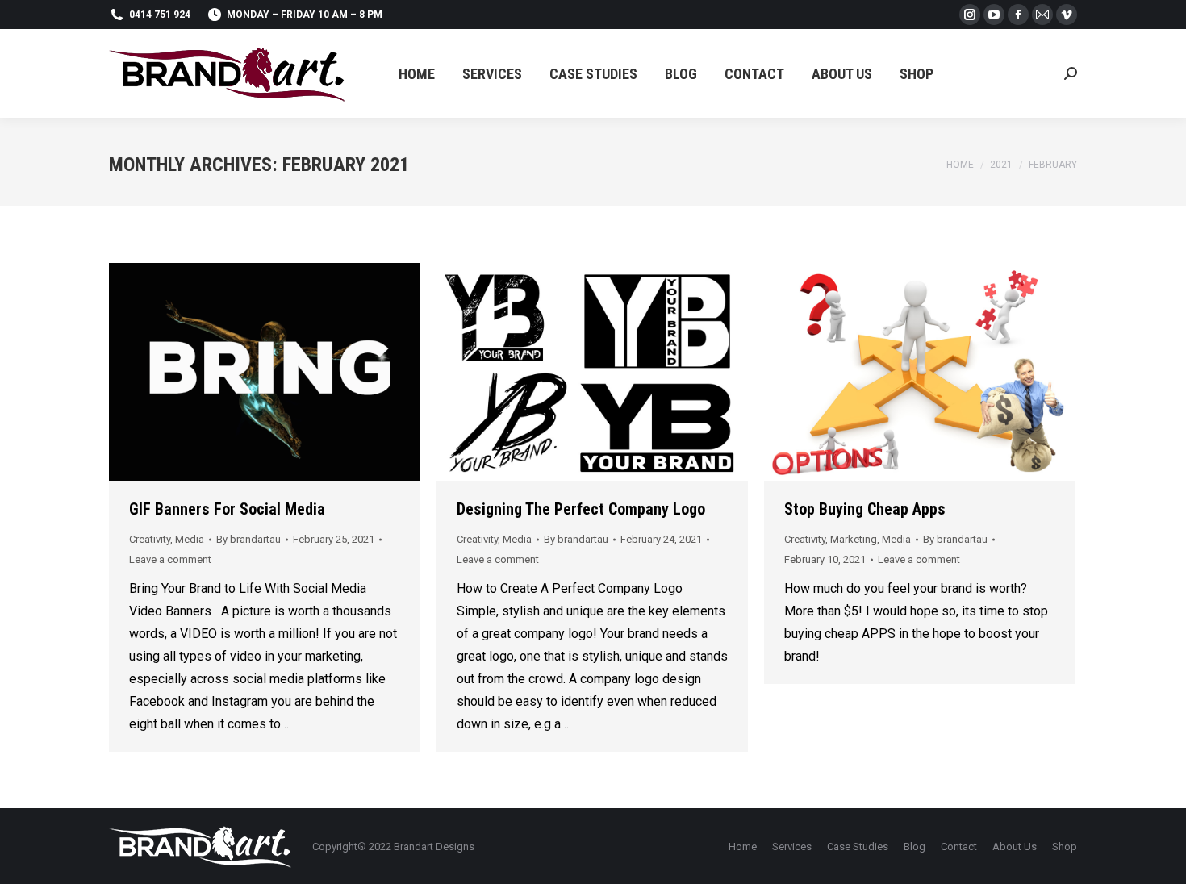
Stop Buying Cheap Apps (865, 509)
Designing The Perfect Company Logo (581, 509)
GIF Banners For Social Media (227, 509)
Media (189, 539)
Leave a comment (170, 559)
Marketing (853, 539)
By (248, 539)
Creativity (149, 539)
